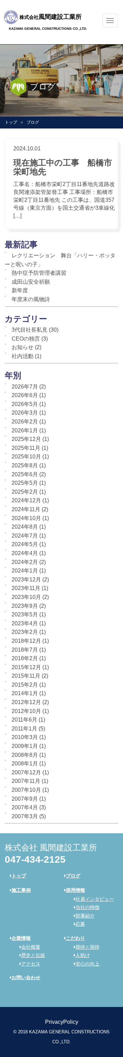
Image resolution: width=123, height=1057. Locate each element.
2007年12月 (26, 772)
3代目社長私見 (29, 330)
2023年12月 (26, 579)
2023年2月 (25, 632)
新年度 (20, 290)
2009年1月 (25, 746)
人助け (83, 955)
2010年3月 (25, 737)
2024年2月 (25, 562)
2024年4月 (25, 553)
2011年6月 (24, 720)
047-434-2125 (35, 859)
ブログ (73, 875)
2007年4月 (25, 807)
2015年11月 (26, 676)
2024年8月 (25, 527)
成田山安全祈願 (31, 282)
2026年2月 (25, 422)
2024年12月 (26, 500)
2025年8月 (25, 465)
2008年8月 (25, 755)
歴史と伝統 (33, 955)
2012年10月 (26, 711)
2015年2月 (25, 685)
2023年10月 (26, 597)
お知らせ (22, 347)
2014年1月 (25, 693)
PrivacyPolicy (61, 1022)
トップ (11, 122)
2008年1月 (25, 763)
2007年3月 (25, 816)
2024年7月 (25, 536)
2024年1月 (25, 571)
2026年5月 (25, 404)
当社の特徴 (87, 907)
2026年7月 (25, 387)
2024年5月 (25, 544)
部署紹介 (85, 916)
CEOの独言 (26, 339)
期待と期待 (87, 947)
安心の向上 (87, 964)
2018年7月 (25, 650)
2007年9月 (25, 799)
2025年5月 (25, 483)
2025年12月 (26, 439)
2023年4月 (25, 623)
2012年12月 (26, 702)
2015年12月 (26, 667)
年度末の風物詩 (31, 299)
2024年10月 (26, 518)
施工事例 (21, 890)
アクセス (30, 964)
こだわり (75, 938)
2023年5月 (25, 614)
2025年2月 (25, 492)
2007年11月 (26, 781)
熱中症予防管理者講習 (39, 273)
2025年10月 (26, 456)
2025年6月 (25, 474)
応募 (80, 924)
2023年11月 (26, 588)
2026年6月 (25, 395)
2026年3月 (25, 413)
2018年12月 (26, 641)
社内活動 (22, 356)
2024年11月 (26, 509)
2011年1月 (24, 729)
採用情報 (75, 890)
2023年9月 (25, 606)
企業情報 (21, 938)
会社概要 (30, 947)
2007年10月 (26, 790)
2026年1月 (25, 430)
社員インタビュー (95, 899)
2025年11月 (26, 448)
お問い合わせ (26, 977)
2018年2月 (25, 658)
